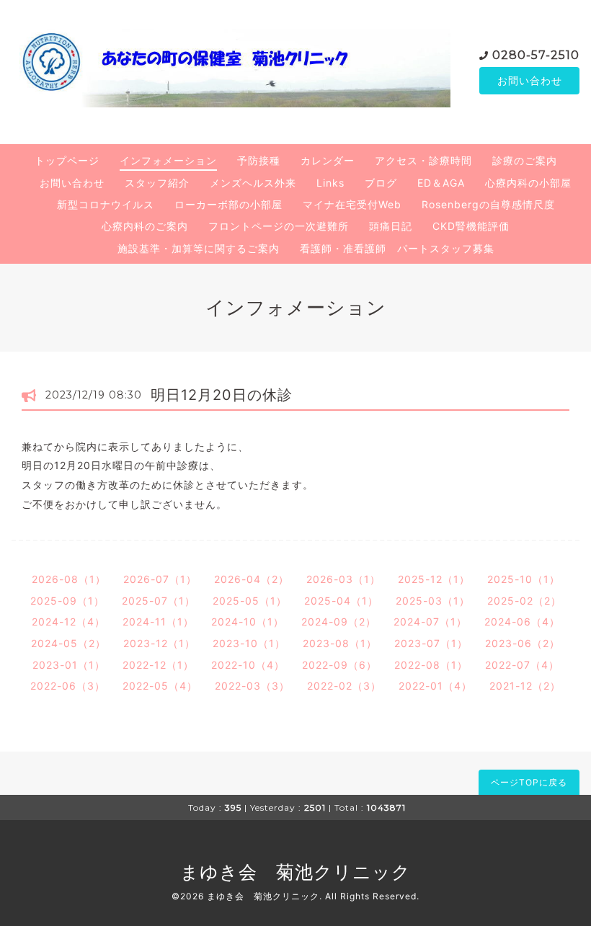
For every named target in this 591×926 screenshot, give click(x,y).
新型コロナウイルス (105, 204)
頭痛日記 (390, 226)
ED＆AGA (441, 183)
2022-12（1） (158, 665)
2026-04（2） (251, 579)
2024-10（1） (247, 621)
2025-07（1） (158, 601)
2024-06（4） (522, 621)
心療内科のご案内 (145, 226)
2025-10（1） (523, 579)
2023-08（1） (340, 643)
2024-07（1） (430, 621)
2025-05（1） (250, 601)
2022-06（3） (67, 686)
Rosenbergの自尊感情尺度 (488, 204)
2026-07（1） (160, 579)
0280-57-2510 (535, 55)
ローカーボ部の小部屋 (228, 204)
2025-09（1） (67, 601)
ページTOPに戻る (529, 782)
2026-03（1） (343, 579)
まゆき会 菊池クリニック (295, 872)
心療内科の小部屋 (528, 183)
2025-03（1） (433, 601)
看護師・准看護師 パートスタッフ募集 (397, 248)
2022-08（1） (431, 665)
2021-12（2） (525, 686)
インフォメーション (168, 160)
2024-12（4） (68, 621)
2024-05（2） (68, 643)
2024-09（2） (338, 621)
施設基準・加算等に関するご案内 (198, 248)
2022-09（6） (339, 665)
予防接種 (258, 160)
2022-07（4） (522, 665)
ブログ (381, 183)
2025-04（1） (341, 601)
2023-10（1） (249, 643)
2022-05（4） (160, 686)
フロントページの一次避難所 (278, 226)
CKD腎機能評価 (471, 226)
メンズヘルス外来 (253, 183)
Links (330, 183)
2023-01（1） (68, 665)
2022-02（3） (344, 686)
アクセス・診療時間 (423, 160)
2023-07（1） (431, 643)
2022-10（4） (248, 665)
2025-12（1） (434, 579)
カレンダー (328, 160)
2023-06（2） (522, 643)
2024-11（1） (158, 621)
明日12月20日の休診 (222, 395)
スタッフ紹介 (157, 183)
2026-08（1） (69, 579)
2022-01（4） (435, 686)
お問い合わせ (529, 80)
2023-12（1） (159, 643)
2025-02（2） (524, 601)
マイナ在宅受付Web (352, 204)
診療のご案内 (524, 160)
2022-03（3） (252, 686)
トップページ (67, 160)
